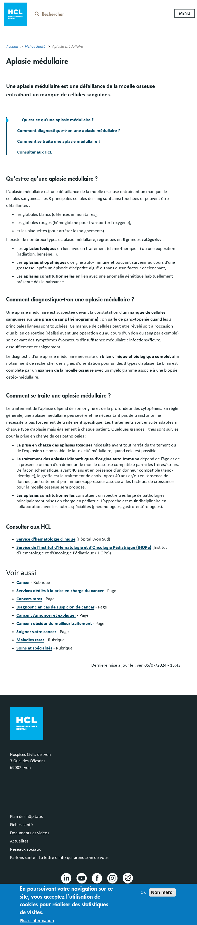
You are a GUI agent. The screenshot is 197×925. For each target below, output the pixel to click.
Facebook (97, 878)
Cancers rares (29, 599)
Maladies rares (30, 640)
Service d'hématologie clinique (45, 539)
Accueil (12, 46)
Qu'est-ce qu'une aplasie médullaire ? (57, 120)
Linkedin (66, 878)
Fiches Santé (35, 46)
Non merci (162, 892)
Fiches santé (21, 824)
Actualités (19, 841)
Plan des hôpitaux (26, 816)
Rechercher (53, 14)
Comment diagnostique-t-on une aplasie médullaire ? (68, 130)
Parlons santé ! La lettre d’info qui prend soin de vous (59, 857)
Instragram (112, 878)
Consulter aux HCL (34, 152)
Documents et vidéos (29, 833)
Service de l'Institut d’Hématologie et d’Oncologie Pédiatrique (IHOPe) (83, 547)
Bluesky (127, 878)
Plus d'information (37, 920)
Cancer (23, 582)
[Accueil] (15, 13)
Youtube (81, 878)
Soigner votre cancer (36, 631)
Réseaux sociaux (25, 849)
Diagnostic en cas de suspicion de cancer (55, 607)
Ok (143, 892)
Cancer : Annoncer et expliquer (46, 615)
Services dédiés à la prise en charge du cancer (60, 590)
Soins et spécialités (34, 648)
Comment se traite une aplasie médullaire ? (58, 141)
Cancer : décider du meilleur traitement (54, 623)
